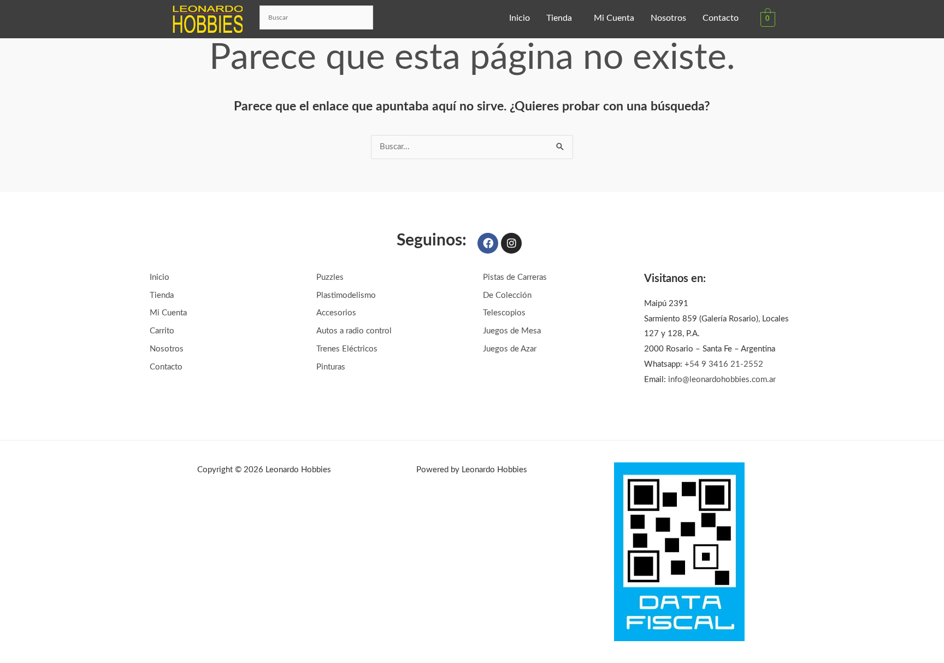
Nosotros (668, 18)
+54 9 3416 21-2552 (724, 364)
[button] (562, 18)
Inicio (519, 18)
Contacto (721, 18)
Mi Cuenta (614, 18)
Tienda (559, 18)
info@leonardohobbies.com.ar (722, 379)
